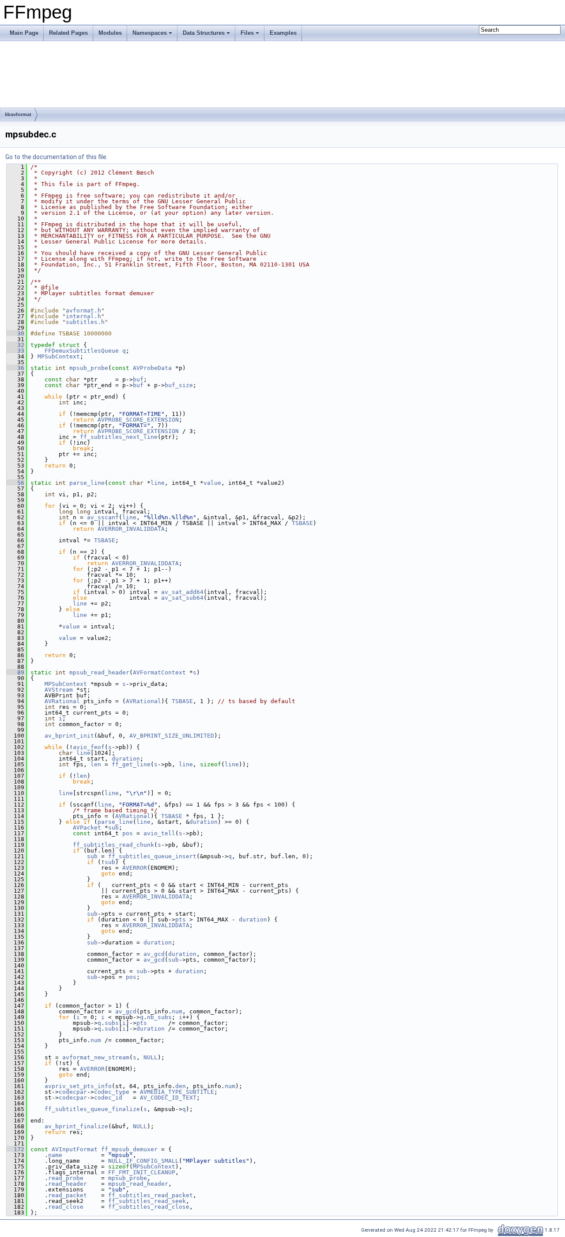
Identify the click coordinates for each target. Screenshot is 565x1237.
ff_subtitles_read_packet (150, 1195)
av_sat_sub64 (182, 597)
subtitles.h (85, 322)
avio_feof (89, 747)
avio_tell (159, 833)
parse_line (87, 483)
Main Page (24, 33)
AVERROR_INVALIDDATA (131, 528)
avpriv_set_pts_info (78, 1086)
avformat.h (83, 310)
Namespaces (149, 33)
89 (15, 672)
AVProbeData (152, 368)
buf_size (179, 385)
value (212, 483)
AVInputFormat (75, 1149)
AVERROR (134, 867)
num (177, 1011)
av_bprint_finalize (76, 1126)
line (158, 483)
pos (127, 833)
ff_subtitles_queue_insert (152, 856)
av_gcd (154, 954)
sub (113, 827)
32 (15, 345)
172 (15, 1149)
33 (15, 350)
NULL (150, 1057)
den (180, 1086)
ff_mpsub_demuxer (129, 1149)
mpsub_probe (88, 368)
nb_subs (159, 1017)
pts (180, 919)
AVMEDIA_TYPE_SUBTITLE (177, 1092)
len (95, 764)
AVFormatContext (159, 672)
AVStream (59, 689)
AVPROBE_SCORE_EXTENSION (138, 419)
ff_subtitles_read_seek (147, 1201)
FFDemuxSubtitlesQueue (82, 350)
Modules (110, 33)
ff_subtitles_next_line (119, 437)
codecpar (73, 1092)
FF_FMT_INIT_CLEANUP (141, 1172)
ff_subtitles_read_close (148, 1206)
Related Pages (68, 33)
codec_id (108, 1097)
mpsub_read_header (99, 672)
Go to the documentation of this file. (56, 156)
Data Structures (204, 33)
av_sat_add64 (182, 592)
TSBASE (302, 523)
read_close (65, 1206)
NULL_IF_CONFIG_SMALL (143, 1160)
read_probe (65, 1178)
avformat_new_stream (95, 1057)
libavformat (18, 114)
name (55, 1155)
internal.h (83, 316)
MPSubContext (59, 356)
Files (247, 33)
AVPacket (87, 827)
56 (15, 483)
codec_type (111, 1092)
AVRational (62, 701)
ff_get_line (131, 764)
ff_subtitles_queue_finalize (92, 1109)
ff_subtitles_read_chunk (113, 844)
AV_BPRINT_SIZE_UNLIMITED (171, 735)
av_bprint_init (69, 735)
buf (138, 379)
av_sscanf (103, 517)
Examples (283, 33)
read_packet (67, 1195)
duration (126, 758)
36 (15, 368)
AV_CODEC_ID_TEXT (168, 1097)
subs (112, 1023)
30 (15, 333)
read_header (67, 1183)
